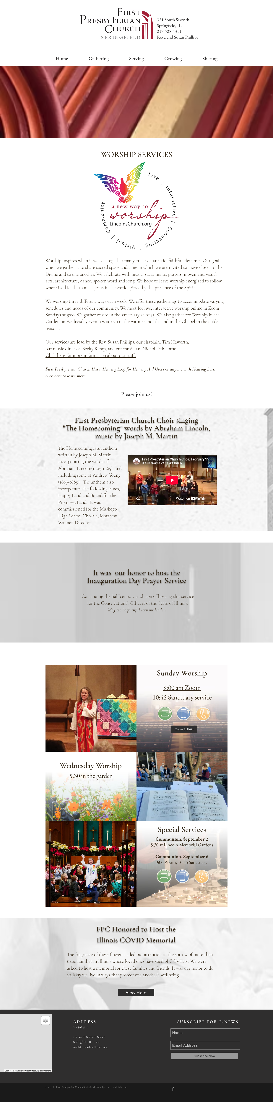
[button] (98, 57)
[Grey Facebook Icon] (173, 1089)
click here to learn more (65, 376)
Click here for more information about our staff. (91, 355)
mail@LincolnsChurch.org (90, 1047)
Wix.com (122, 1087)
